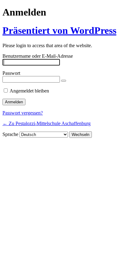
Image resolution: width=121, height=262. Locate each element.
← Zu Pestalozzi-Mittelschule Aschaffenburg (46, 123)
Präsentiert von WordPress (59, 30)
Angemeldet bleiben (29, 90)
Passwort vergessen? (22, 112)
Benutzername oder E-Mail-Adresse (37, 56)
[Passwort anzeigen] (63, 81)
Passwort (11, 73)
